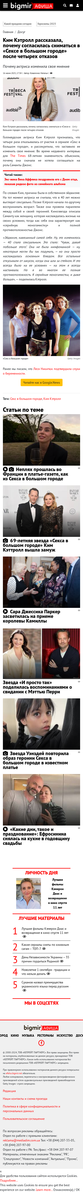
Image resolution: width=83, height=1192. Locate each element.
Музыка (28, 1035)
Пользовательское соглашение (24, 1119)
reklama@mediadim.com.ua (21, 1140)
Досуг (21, 32)
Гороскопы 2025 (47, 23)
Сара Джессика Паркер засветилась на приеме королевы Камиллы (31, 616)
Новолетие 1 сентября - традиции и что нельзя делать (46, 972)
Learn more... (44, 1190)
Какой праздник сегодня (17, 23)
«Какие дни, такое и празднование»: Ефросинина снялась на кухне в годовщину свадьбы (36, 836)
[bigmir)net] (22, 5)
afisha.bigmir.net (14, 1073)
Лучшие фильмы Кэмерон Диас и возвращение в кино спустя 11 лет (45, 931)
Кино (15, 1035)
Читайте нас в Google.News (41, 382)
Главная (8, 32)
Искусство (65, 1035)
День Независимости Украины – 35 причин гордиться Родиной (45, 959)
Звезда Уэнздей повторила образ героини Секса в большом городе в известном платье (36, 760)
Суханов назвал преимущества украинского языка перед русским (45, 984)
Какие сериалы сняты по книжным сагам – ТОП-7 (45, 947)
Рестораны (45, 1035)
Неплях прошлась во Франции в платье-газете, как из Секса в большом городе (35, 474)
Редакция (9, 1091)
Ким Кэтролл (52, 399)
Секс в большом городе (26, 399)
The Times (18, 156)
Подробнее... (9, 1180)
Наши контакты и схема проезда (25, 1099)
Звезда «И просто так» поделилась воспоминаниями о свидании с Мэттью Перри (37, 687)
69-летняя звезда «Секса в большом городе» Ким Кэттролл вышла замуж (35, 545)
